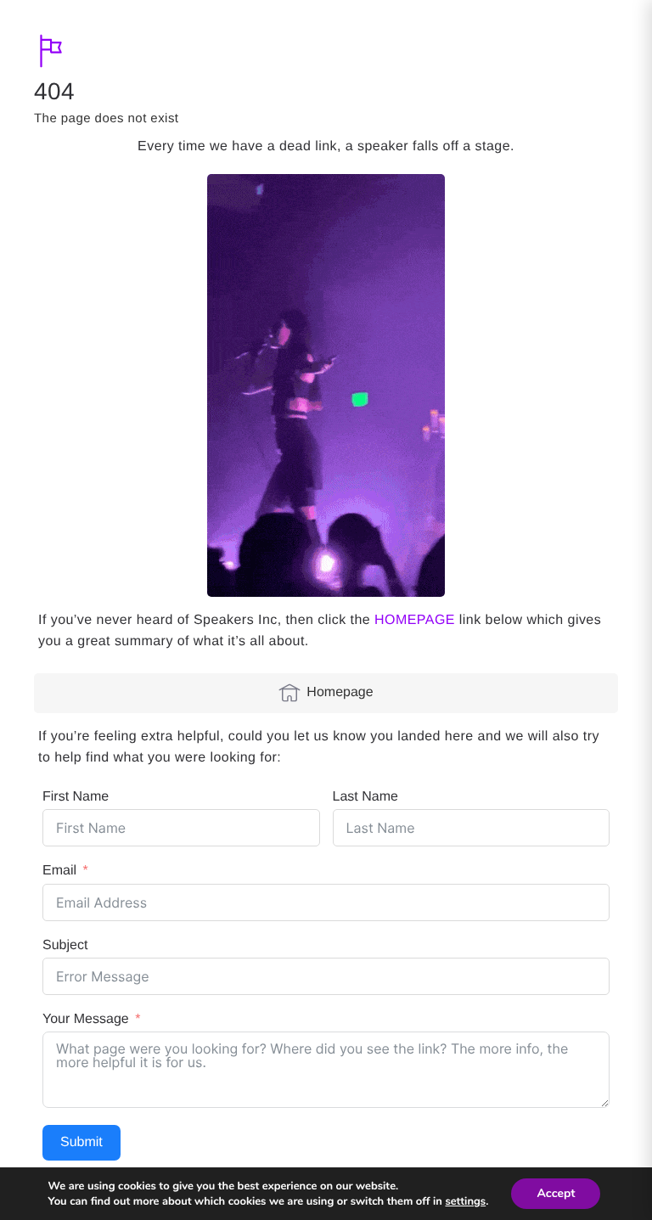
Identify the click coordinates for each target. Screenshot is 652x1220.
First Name (75, 797)
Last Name (365, 797)
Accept (556, 1193)
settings (465, 1201)
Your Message (85, 1019)
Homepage (339, 692)
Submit (81, 1142)
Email (59, 870)
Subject (64, 945)
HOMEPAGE (414, 620)
